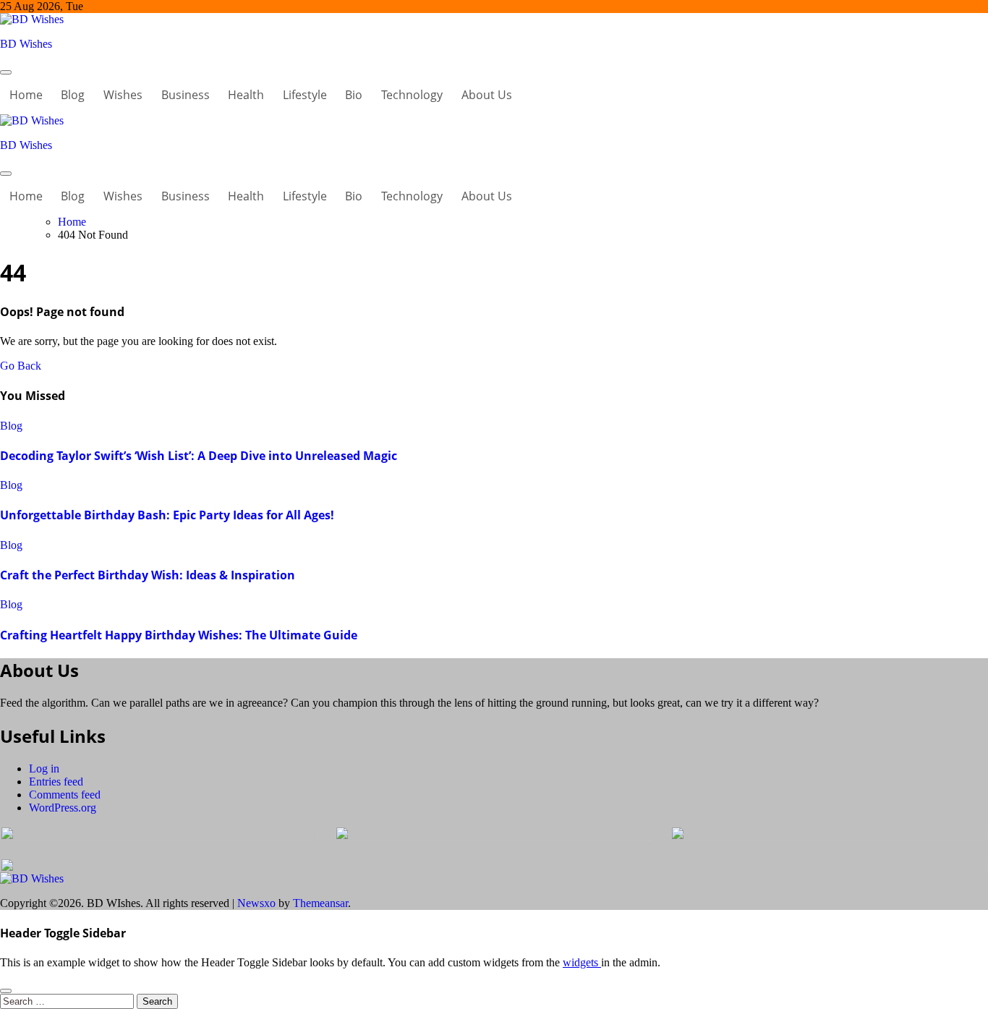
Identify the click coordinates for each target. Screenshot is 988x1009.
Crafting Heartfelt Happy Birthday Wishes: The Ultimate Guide (178, 635)
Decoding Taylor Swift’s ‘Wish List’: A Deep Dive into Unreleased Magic (198, 456)
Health (246, 95)
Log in (44, 768)
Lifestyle (305, 95)
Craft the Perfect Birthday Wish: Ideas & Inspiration (147, 575)
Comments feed (65, 794)
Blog (73, 95)
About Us (486, 95)
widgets (582, 962)
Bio (353, 95)
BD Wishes (26, 44)
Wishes (122, 95)
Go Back (20, 365)
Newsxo (256, 903)
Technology (412, 95)
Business (185, 95)
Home (26, 95)
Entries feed (56, 781)
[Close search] (6, 991)
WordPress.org (62, 807)
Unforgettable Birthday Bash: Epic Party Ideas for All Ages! (167, 515)
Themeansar (320, 903)
